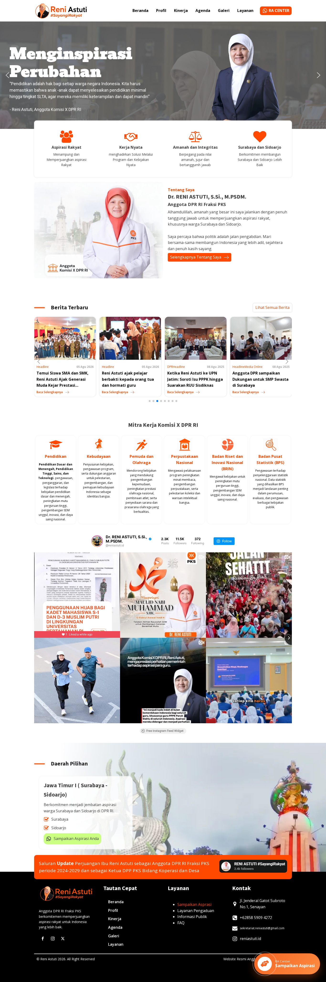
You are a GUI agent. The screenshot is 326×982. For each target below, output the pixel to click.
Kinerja (181, 10)
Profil (161, 10)
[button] (7, 75)
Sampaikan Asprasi (194, 904)
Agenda (202, 10)
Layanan (245, 10)
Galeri (224, 10)
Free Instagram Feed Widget (165, 731)
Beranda (140, 10)
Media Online (188, 367)
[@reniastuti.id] (97, 541)
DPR (104, 367)
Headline (43, 367)
